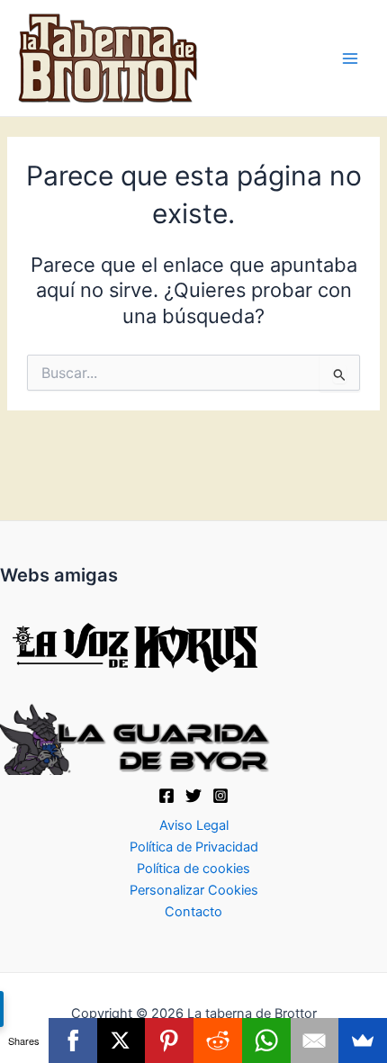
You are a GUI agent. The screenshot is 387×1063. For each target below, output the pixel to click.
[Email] (315, 1040)
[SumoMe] (362, 1040)
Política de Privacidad (194, 847)
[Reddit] (218, 1040)
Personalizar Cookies (194, 890)
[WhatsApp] (266, 1040)
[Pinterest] (169, 1040)
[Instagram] (220, 796)
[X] (193, 796)
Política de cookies (193, 868)
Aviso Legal (194, 825)
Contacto (193, 912)
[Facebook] (166, 796)
